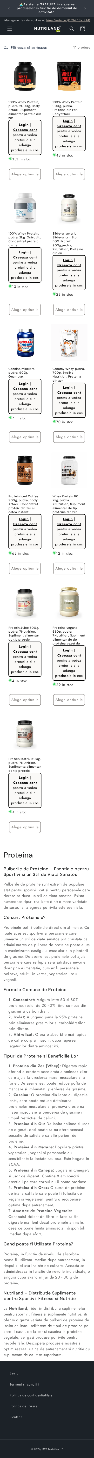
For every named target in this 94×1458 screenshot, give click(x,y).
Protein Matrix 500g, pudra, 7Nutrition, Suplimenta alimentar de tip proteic (24, 765)
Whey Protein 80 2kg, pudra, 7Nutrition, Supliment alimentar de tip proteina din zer (69, 504)
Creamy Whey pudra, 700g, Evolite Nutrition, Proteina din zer (69, 375)
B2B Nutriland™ (52, 1449)
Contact (15, 1417)
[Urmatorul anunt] (85, 8)
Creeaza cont (25, 129)
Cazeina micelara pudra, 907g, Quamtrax (21, 373)
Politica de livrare (23, 1406)
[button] (9, 28)
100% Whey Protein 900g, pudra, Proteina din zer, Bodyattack (67, 108)
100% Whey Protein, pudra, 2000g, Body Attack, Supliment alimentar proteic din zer (24, 110)
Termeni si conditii (24, 1384)
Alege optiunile (25, 174)
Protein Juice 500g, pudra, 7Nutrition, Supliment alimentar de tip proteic (23, 634)
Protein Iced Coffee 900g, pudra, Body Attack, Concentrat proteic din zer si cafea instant (23, 504)
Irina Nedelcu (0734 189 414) (68, 20)
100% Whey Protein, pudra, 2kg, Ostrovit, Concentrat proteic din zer (24, 239)
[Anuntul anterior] (9, 8)
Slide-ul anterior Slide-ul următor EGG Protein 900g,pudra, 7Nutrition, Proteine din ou (68, 243)
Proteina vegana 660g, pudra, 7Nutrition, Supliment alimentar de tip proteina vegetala (69, 635)
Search (15, 1373)
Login (24, 124)
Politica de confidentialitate (31, 1395)
